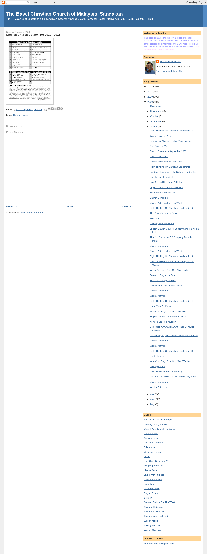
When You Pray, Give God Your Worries (170, 361)
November (156, 111)
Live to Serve (150, 470)
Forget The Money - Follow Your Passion (171, 141)
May (152, 404)
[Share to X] (55, 108)
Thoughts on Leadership (156, 516)
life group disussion (154, 465)
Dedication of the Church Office (166, 285)
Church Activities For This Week (166, 161)
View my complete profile (169, 71)
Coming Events (157, 366)
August (154, 126)
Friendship (149, 447)
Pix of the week (151, 488)
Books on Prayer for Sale (162, 275)
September (156, 121)
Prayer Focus (151, 493)
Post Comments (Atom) (32, 212)
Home (70, 206)
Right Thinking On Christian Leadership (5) (172, 256)
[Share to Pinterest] (61, 108)
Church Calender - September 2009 (168, 151)
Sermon (148, 497)
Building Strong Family (155, 424)
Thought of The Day (154, 511)
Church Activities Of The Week (159, 429)
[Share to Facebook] (58, 108)
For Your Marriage (153, 442)
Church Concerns (159, 156)
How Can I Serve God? (156, 461)
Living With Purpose (154, 474)
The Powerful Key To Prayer (164, 213)
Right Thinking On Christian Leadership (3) (172, 351)
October (154, 116)
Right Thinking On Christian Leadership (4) (172, 301)
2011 (150, 91)
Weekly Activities (158, 296)
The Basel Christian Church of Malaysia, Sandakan (64, 14)
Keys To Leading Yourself (163, 280)
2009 (150, 102)
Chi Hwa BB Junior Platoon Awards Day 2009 (173, 376)
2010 (150, 96)
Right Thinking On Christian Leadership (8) (172, 130)
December (156, 106)
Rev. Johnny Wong (170, 62)
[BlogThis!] (52, 108)
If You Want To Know (160, 306)
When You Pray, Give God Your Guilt (168, 311)
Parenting (149, 484)
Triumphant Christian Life (162, 192)
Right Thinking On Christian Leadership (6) (172, 208)
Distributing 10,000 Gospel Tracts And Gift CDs (174, 335)
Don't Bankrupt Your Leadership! (166, 371)
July (152, 394)
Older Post (127, 206)
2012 (150, 86)
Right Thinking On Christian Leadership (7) (172, 166)
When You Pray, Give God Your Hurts (169, 270)
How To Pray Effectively (162, 177)
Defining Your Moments (162, 223)
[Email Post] (45, 109)
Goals (147, 456)
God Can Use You (159, 146)
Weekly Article (151, 520)
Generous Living (152, 452)
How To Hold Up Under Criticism (166, 182)
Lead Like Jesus (158, 356)
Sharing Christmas (153, 507)
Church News (151, 433)
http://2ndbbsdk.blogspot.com (159, 543)
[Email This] (49, 108)
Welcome (154, 218)
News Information (21, 115)
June (153, 399)
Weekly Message (152, 530)
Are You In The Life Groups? (158, 419)
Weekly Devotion (152, 525)
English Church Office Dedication (166, 187)
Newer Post (12, 206)
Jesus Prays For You (160, 136)
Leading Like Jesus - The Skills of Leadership (173, 172)
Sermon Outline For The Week (159, 502)
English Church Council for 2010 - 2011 (170, 316)
